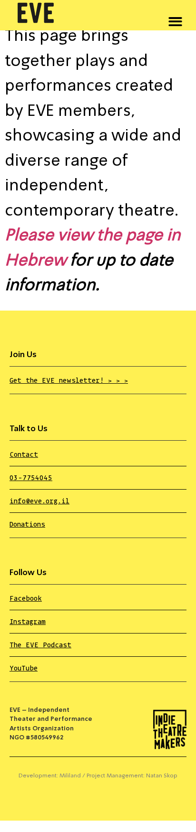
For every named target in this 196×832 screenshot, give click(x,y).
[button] (175, 19)
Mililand (70, 776)
